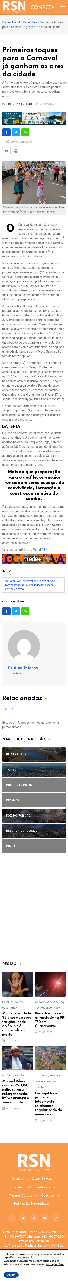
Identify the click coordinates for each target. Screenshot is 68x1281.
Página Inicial (11, 22)
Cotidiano (41, 1075)
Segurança (9, 1008)
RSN (44, 550)
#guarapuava (13, 580)
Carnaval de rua (32, 580)
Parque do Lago (30, 584)
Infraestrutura (46, 1081)
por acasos (46, 584)
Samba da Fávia (14, 588)
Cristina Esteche (20, 104)
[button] (5, 709)
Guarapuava (55, 1002)
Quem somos (42, 1179)
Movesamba (12, 584)
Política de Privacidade (31, 1204)
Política (7, 1075)
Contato (47, 1195)
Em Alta (7, 1002)
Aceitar (11, 1274)
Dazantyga (48, 580)
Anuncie (17, 1179)
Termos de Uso (20, 1195)
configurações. (55, 1264)
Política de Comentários (31, 1187)
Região (18, 1002)
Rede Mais (30, 22)
